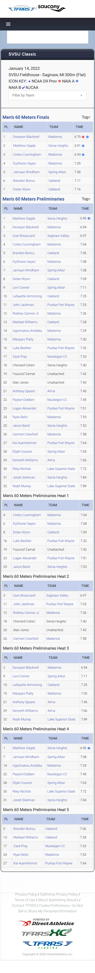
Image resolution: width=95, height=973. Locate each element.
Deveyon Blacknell (26, 137)
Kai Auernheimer (24, 443)
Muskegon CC (57, 356)
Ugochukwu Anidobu (27, 331)
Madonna (55, 137)
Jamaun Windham (26, 172)
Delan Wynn (21, 189)
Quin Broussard (24, 236)
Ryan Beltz (20, 417)
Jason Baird (21, 425)
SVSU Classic (22, 54)
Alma (51, 391)
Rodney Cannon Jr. (26, 313)
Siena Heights (58, 145)
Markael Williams (25, 322)
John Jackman (23, 305)
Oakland (54, 181)
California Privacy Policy (59, 894)
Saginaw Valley (58, 236)
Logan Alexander (24, 408)
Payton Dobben (23, 400)
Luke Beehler (22, 348)
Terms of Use (25, 900)
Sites (42, 900)
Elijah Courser (22, 451)
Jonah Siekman (24, 477)
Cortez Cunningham (27, 154)
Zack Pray (20, 356)
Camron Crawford (25, 434)
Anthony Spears (24, 391)
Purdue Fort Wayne (60, 305)
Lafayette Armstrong (27, 296)
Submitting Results (63, 900)
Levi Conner (21, 287)
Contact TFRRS (24, 905)
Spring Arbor (57, 172)
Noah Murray (22, 486)
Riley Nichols (22, 469)
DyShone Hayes (24, 163)
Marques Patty (23, 339)
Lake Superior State (61, 469)
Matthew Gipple (24, 145)
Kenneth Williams (25, 460)
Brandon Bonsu (24, 181)
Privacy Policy (26, 894)
